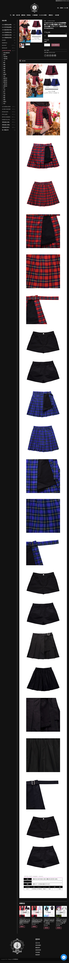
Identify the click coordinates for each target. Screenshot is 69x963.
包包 (4, 103)
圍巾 (4, 91)
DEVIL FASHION (6, 117)
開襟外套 (5, 82)
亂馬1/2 (4, 54)
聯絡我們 (37, 954)
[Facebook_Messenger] (64, 957)
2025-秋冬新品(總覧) (7, 27)
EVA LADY (4, 114)
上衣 (4, 60)
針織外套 (5, 80)
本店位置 (57, 15)
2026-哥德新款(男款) (7, 37)
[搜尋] (10, 15)
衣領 (4, 93)
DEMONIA (4, 42)
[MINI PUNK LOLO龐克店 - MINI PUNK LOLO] (34, 8)
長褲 (4, 66)
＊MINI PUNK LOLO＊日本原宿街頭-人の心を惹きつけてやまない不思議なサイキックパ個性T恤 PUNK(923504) (61, 922)
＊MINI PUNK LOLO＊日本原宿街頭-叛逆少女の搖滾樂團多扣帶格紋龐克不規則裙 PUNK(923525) (24, 921)
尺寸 (45, 35)
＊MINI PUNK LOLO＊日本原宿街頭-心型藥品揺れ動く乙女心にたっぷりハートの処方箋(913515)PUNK (49, 922)
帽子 (4, 88)
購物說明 (37, 947)
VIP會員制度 (35, 15)
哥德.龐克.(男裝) (6, 124)
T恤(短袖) (5, 56)
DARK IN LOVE (6, 119)
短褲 (4, 64)
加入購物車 (55, 44)
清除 (66, 33)
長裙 (4, 72)
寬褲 (4, 68)
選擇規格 (22, 926)
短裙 (4, 70)
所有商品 (29, 15)
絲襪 (4, 99)
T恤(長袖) (5, 58)
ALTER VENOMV (6, 109)
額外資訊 (24, 60)
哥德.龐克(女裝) (5, 122)
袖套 (4, 95)
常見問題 (37, 952)
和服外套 (5, 86)
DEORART (4, 48)
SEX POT (4, 45)
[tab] (20, 61)
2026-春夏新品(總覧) (7, 24)
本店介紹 (18, 15)
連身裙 (4, 74)
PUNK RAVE (5, 111)
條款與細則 (38, 945)
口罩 (4, 89)
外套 (4, 76)
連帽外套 (5, 78)
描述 (20, 60)
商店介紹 (37, 942)
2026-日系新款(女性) (7, 32)
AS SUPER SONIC (6, 106)
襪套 (4, 97)
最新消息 (23, 15)
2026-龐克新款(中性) (7, 29)
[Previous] (21, 31)
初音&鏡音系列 (6, 52)
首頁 (14, 15)
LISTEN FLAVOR (6, 50)
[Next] (40, 31)
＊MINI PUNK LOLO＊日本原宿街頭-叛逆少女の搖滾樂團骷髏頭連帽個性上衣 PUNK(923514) (37, 921)
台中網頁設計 (15, 959)
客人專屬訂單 (5, 130)
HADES (4, 40)
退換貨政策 (38, 950)
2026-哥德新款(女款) (7, 35)
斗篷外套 (5, 84)
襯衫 (4, 62)
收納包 (4, 101)
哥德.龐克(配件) (5, 127)
